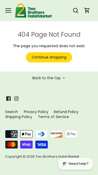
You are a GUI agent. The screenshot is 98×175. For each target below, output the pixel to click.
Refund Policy (66, 111)
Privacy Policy (36, 111)
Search (11, 111)
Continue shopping (49, 57)
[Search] (75, 10)
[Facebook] (8, 98)
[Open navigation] (8, 10)
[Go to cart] (87, 10)
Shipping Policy (18, 116)
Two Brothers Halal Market (57, 156)
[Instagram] (16, 98)
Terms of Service (53, 116)
